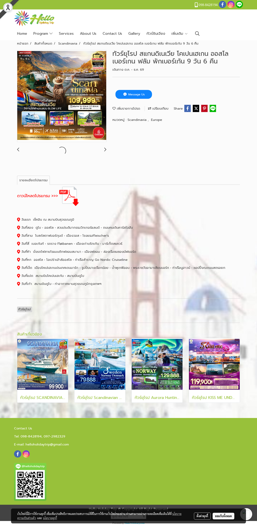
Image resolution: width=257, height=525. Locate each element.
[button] (197, 33)
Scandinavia (137, 119)
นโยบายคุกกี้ (50, 518)
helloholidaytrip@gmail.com (47, 444)
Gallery (134, 33)
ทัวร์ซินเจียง (156, 33)
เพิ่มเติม (178, 33)
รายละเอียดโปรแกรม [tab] (33, 180)
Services (66, 33)
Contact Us (112, 33)
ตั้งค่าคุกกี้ (202, 516)
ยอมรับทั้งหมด (223, 516)
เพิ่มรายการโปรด (128, 108)
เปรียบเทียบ (159, 108)
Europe (156, 119)
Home (22, 33)
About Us (88, 33)
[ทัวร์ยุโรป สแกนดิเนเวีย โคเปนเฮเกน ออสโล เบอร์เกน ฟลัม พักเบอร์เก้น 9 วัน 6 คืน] (61, 96)
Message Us (136, 94)
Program (41, 33)
